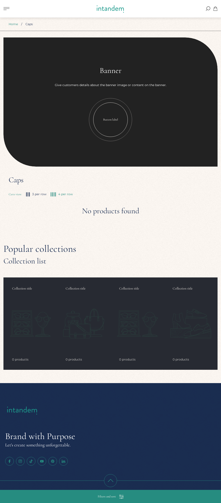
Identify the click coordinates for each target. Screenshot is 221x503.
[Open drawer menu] (6, 8)
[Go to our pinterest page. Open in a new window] (52, 461)
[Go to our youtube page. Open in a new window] (42, 461)
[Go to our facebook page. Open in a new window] (9, 461)
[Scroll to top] (110, 480)
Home (13, 24)
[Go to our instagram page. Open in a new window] (20, 461)
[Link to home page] (22, 411)
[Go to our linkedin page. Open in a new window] (63, 461)
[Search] (208, 8)
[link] (30, 323)
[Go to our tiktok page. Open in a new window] (31, 461)
